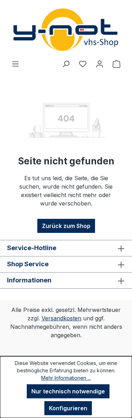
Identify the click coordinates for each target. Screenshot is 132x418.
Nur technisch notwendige (68, 391)
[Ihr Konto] (99, 64)
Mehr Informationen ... (66, 378)
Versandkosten (61, 318)
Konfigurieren (68, 408)
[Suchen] (65, 64)
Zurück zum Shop (66, 225)
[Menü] (15, 64)
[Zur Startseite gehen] (66, 29)
